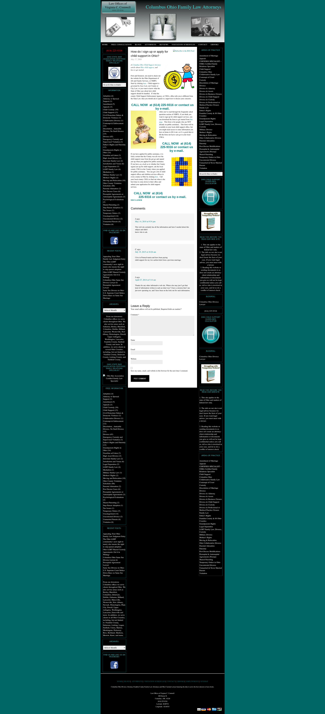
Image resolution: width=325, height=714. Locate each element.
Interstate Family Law (111, 160)
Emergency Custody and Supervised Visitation (113, 140)
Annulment (107, 104)
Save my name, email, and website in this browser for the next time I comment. (159, 370)
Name (133, 340)
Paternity (202, 143)
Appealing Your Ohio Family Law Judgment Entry (114, 257)
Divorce (202, 85)
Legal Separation (206, 121)
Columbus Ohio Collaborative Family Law (209, 73)
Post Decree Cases (110, 191)
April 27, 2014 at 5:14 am (145, 279)
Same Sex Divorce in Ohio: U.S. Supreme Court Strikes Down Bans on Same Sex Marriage (114, 294)
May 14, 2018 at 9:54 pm (145, 221)
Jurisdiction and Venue (112, 163)
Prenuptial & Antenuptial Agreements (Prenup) (209, 150)
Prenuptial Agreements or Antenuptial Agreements (113, 195)
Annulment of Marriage (208, 55)
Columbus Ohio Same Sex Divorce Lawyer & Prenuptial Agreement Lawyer (113, 284)
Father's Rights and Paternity (114, 144)
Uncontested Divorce (207, 160)
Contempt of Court (206, 77)
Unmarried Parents (110, 221)
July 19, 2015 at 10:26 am (145, 251)
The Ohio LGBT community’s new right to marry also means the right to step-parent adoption (113, 265)
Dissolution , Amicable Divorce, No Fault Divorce (113, 129)
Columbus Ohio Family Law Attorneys (183, 6)
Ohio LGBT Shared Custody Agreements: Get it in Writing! (114, 274)
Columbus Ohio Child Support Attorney (146, 65)
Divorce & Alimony (207, 88)
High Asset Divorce (111, 158)
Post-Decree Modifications (209, 146)
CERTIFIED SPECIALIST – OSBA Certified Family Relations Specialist (210, 64)
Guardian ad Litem (110, 155)
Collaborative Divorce (111, 120)
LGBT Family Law (110, 169)
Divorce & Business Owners (210, 94)
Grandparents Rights (207, 118)
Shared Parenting (206, 154)
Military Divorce (205, 129)
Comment (135, 314)
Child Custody (109, 109)
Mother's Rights (205, 132)
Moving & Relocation (208, 135)
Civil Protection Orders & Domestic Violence (113, 116)
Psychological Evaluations (113, 199)
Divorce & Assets (206, 91)
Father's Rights (205, 110)
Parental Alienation (207, 140)
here (144, 83)
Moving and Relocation (112, 180)
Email (133, 349)
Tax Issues (107, 210)
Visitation (203, 168)
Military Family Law (111, 174)
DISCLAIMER (136, 200)
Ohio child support (147, 67)
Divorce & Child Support (209, 96)
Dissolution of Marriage (208, 82)
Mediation (107, 172)
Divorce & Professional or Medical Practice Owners (209, 103)
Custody (202, 80)
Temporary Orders (110, 213)
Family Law (204, 107)
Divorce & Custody (207, 99)
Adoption (107, 96)
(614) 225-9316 (117, 10)
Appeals (202, 58)
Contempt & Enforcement (113, 123)
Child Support (204, 69)
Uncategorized (109, 216)
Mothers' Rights (109, 177)
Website (133, 359)
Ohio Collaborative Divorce (210, 138)
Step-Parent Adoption (111, 207)
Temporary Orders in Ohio (209, 157)
